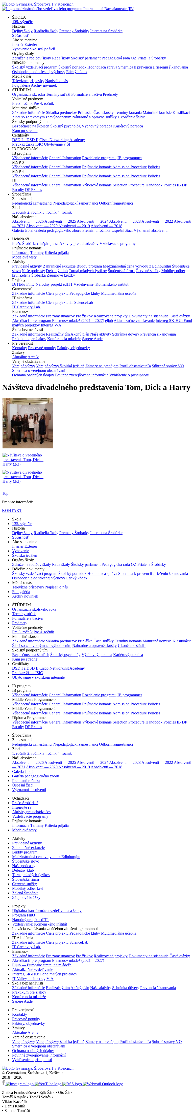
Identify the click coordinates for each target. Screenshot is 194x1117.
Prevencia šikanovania (158, 334)
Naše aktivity (100, 334)
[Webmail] (103, 1084)
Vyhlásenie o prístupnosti (129, 375)
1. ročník (19, 212)
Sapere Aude (92, 339)
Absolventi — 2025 (60, 221)
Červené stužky (148, 271)
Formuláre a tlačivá (86, 94)
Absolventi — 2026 (28, 221)
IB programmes (129, 158)
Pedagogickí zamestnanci (32, 203)
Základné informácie (28, 112)
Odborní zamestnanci (116, 203)
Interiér (17, 44)
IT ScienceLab (81, 302)
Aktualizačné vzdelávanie (134, 320)
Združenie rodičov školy (31, 58)
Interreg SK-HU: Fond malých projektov (44, 974)
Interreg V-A (51, 325)
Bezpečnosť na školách (30, 126)
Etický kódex (76, 72)
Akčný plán (79, 334)
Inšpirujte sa (49, 243)
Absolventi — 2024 (92, 221)
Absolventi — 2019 (74, 226)
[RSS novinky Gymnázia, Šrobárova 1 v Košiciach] (72, 1084)
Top (5, 493)
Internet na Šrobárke (106, 31)
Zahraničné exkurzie (59, 266)
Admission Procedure (129, 167)
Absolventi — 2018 (106, 226)
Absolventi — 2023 (125, 221)
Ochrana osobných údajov (33, 375)
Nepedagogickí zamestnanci (75, 203)
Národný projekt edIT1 (54, 284)
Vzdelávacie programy (118, 243)
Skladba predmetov (61, 112)
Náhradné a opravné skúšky (94, 117)
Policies (154, 167)
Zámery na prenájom (101, 366)
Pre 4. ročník (44, 103)
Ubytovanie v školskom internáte (38, 677)
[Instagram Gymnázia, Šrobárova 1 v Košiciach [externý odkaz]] (20, 1084)
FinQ (30, 284)
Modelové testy (24, 257)
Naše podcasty (33, 271)
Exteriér (31, 44)
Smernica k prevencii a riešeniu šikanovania (153, 67)
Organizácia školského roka (34, 609)
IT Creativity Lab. (26, 307)
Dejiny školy (22, 31)
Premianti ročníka (96, 230)
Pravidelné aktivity (27, 266)
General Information (65, 158)
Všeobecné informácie (30, 158)
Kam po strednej (25, 130)
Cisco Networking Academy (62, 140)
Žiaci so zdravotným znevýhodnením (41, 117)
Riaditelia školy (46, 31)
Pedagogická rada (116, 58)
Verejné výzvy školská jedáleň (60, 366)
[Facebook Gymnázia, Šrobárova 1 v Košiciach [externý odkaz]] (4, 1084)
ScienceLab (78, 942)
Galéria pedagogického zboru (57, 230)
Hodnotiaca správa (102, 67)
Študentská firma (121, 271)
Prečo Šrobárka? (25, 243)
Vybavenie (20, 49)
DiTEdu (18, 284)
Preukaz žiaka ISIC (27, 144)
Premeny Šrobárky (74, 31)
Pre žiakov (84, 316)
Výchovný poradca (97, 126)
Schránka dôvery (125, 334)
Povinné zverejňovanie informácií (39, 1055)
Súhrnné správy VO (168, 366)
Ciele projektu (57, 293)
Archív (33, 357)
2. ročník (34, 212)
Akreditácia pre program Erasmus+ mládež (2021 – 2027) (58, 320)
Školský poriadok (72, 67)
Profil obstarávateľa (135, 366)
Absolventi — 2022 (157, 221)
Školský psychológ (65, 126)
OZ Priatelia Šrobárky (148, 58)
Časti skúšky (103, 112)
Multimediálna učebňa (118, 293)
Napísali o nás (56, 81)
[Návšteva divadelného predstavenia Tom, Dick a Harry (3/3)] (28, 481)
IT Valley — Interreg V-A (33, 978)
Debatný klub (57, 271)
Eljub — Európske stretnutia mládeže (41, 965)
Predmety (110, 94)
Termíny (37, 252)
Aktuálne (19, 357)
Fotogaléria (21, 85)
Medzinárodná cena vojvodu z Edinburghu (137, 266)
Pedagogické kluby (84, 293)
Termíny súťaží (58, 94)
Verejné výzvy (23, 366)
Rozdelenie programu (99, 158)
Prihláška (85, 112)
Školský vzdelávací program (34, 67)
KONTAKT (12, 510)
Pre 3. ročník (22, 103)
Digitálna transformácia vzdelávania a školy (47, 910)
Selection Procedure (128, 185)
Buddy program (89, 266)
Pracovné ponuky (42, 348)
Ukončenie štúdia (132, 117)
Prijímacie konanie (97, 167)
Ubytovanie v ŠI (57, 144)
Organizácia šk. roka (28, 94)
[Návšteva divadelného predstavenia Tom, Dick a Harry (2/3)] (28, 464)
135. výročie (22, 523)
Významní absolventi (150, 230)
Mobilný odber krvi (27, 888)
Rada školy (61, 58)
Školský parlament (86, 58)
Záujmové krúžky (61, 275)
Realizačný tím (58, 334)
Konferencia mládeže (64, 339)
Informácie (20, 252)
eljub (109, 320)
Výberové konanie (97, 185)
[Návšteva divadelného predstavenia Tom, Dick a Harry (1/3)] (28, 447)
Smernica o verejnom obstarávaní (38, 370)
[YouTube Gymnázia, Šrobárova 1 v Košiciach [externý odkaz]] (48, 1084)
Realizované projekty (111, 316)
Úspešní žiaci (122, 230)
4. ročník (65, 212)
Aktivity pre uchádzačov (79, 243)
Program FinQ (23, 915)
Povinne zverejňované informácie (81, 375)
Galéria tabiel (22, 230)
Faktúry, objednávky (73, 348)
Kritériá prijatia (57, 252)
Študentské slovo (25, 861)
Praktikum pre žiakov (29, 339)
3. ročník (49, 212)
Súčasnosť (20, 35)
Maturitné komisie (157, 112)
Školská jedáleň (42, 49)
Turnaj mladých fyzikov (88, 271)
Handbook (154, 185)
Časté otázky (179, 316)
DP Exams (33, 189)
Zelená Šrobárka (32, 275)
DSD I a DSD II (25, 140)
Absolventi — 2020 (42, 226)
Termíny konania (128, 112)
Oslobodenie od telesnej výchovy (38, 72)
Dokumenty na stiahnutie (148, 316)
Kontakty (19, 348)
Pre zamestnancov (60, 316)
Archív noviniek (44, 85)
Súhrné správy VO (167, 1041)
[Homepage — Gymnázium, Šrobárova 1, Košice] (68, 6)
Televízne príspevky (28, 81)
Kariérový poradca (128, 126)
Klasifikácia (182, 112)
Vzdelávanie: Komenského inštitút (101, 284)
